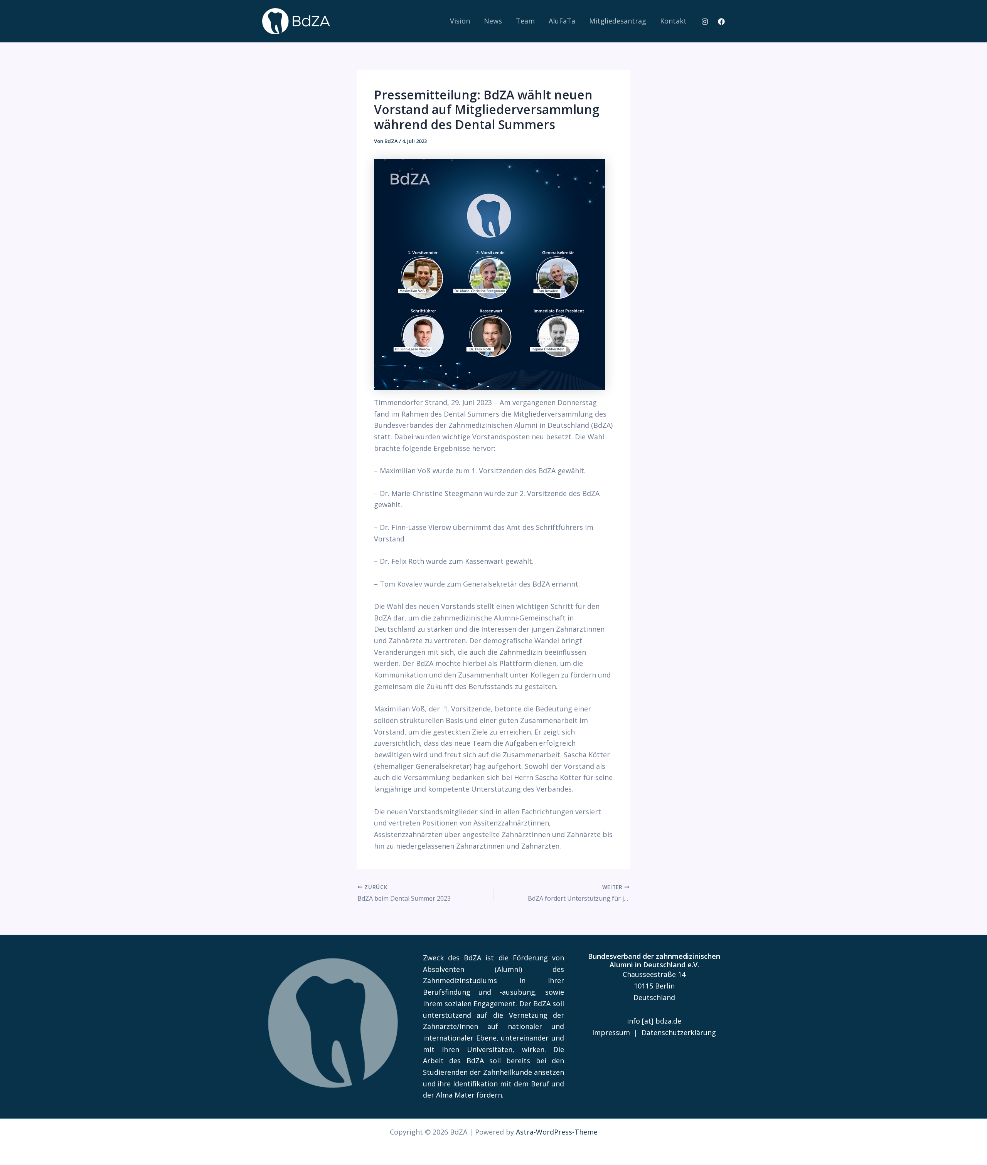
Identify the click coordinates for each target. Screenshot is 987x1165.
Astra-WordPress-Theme (557, 1131)
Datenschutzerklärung (679, 1032)
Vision (460, 20)
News (493, 20)
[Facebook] (721, 21)
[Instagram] (704, 21)
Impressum (611, 1032)
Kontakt (673, 20)
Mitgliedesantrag (617, 20)
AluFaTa (562, 20)
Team (525, 20)
